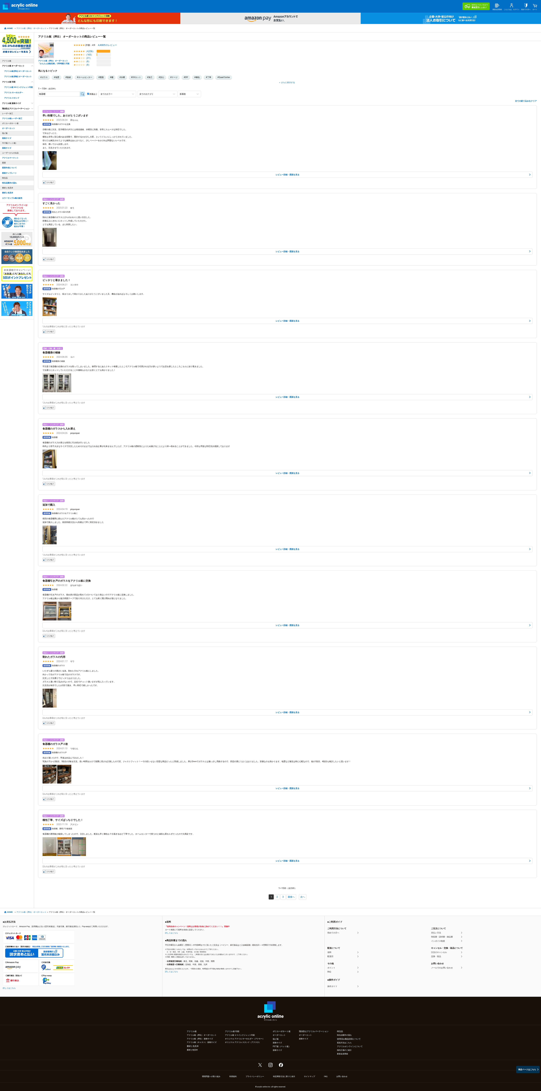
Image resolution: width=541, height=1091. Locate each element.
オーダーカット (8, 128)
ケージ (175, 77)
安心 (162, 77)
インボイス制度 (438, 941)
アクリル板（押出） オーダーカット (31, 28)
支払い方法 (436, 933)
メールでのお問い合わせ (442, 968)
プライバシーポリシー (255, 1076)
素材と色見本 (7, 193)
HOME (10, 28)
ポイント (331, 968)
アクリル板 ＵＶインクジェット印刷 (240, 1035)
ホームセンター (85, 77)
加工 (150, 77)
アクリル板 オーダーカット (13, 66)
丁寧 (209, 77)
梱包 (198, 77)
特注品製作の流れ (9, 183)
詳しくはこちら (9, 988)
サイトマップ (309, 1076)
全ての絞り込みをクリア (526, 101)
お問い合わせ (341, 1076)
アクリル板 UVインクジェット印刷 (18, 87)
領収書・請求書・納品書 (442, 937)
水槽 (123, 77)
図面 (102, 77)
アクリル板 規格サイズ (11, 103)
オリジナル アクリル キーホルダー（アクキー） (244, 1039)
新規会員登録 (342, 1054)
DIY (186, 77)
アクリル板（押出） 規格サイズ (200, 1039)
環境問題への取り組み (211, 1076)
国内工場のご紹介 (344, 1050)
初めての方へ (333, 933)
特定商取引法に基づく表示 (284, 1076)
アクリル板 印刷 (8, 82)
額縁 (69, 77)
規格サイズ (6, 138)
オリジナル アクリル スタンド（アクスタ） (243, 1042)
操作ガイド (332, 986)
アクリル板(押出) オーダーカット (18, 71)
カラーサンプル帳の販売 (12, 198)
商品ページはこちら (527, 1069)
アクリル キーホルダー (13, 92)
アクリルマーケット (10, 158)
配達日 (330, 956)
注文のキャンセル (439, 952)
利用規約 (233, 1076)
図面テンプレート (9, 173)
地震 (57, 77)
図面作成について (9, 168)
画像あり (93, 94)
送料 (329, 952)
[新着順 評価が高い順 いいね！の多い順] (189, 94)
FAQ (329, 972)
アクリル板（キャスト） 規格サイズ (202, 1042)
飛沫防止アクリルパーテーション (16, 109)
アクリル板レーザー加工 (12, 118)
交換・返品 (436, 956)
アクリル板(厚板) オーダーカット (18, 76)
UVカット (136, 77)
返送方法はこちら (344, 1043)
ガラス (45, 77)
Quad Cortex (224, 77)
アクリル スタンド (11, 98)
